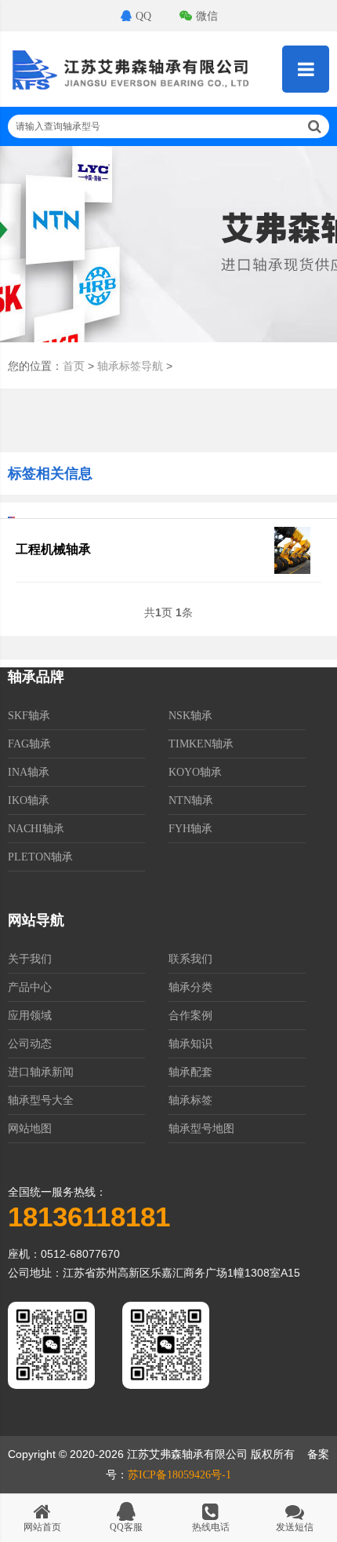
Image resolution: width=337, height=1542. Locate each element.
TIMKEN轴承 (201, 744)
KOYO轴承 (195, 772)
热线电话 (211, 1527)
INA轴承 (28, 772)
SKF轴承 (29, 716)
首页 (74, 366)
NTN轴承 (190, 800)
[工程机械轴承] (292, 570)
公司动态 (30, 1044)
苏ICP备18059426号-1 (179, 1475)
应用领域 (30, 1015)
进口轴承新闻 (41, 1072)
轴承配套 (190, 1072)
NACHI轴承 (36, 829)
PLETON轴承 (40, 857)
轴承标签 (190, 1100)
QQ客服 (126, 1527)
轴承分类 (190, 987)
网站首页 (42, 1527)
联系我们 (190, 959)
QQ (143, 16)
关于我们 (30, 959)
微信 (207, 16)
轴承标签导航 (130, 366)
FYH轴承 (190, 829)
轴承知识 (190, 1044)
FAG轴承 (29, 744)
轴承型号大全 (41, 1100)
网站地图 (30, 1129)
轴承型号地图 (201, 1129)
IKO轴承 (28, 800)
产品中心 (30, 987)
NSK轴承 (190, 716)
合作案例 (190, 1015)
